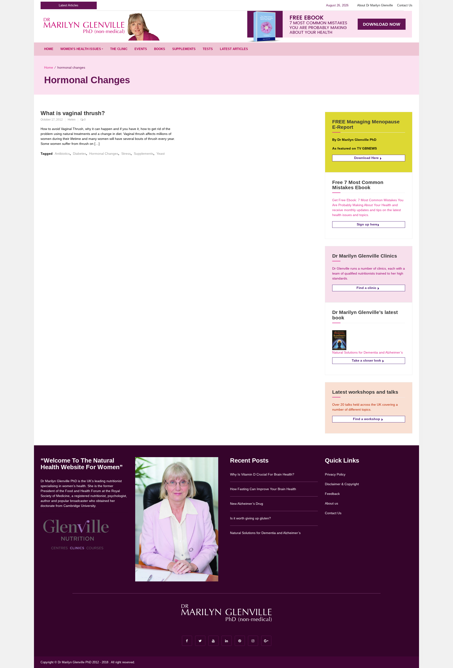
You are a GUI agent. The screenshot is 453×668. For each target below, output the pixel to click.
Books (159, 49)
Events (140, 49)
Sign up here (367, 224)
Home (48, 49)
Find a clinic (367, 288)
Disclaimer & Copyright (342, 484)
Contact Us (404, 5)
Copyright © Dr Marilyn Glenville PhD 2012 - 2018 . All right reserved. (88, 662)
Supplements (184, 49)
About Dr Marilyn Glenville (375, 5)
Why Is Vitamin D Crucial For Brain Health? (262, 474)
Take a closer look (367, 360)
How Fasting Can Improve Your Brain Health (263, 489)
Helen (72, 119)
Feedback (332, 494)
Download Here (367, 158)
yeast (160, 153)
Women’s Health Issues (80, 49)
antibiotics (62, 153)
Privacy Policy (335, 474)
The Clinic (118, 49)
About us (331, 503)
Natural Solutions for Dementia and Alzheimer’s (367, 352)
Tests (208, 49)
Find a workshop (367, 419)
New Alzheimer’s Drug (246, 503)
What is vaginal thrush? (73, 113)
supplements (143, 153)
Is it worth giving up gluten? (250, 518)
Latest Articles (234, 49)
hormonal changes (103, 153)
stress (126, 153)
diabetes (79, 153)
